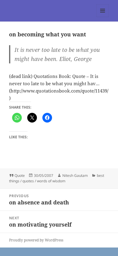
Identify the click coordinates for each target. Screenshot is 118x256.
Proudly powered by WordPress (36, 240)
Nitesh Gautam (75, 175)
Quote (20, 175)
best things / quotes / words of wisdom (56, 178)
